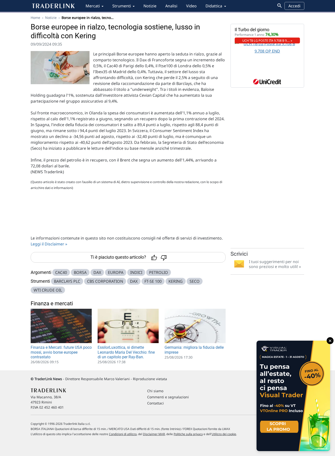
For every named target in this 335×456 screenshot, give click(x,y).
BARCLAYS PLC (67, 281)
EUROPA (115, 272)
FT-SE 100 (153, 281)
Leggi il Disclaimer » (49, 244)
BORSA (80, 272)
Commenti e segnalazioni (168, 397)
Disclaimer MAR (154, 434)
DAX (97, 272)
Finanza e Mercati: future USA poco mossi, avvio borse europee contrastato (61, 352)
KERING (175, 281)
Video (191, 6)
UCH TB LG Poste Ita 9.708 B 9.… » (267, 40)
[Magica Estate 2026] (293, 396)
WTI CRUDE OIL (48, 290)
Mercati (93, 6)
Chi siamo (155, 391)
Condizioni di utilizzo (123, 434)
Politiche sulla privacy (188, 434)
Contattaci (155, 403)
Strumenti (121, 6)
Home (35, 17)
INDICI (136, 272)
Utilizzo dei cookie (224, 434)
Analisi (171, 6)
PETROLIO (158, 272)
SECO (195, 281)
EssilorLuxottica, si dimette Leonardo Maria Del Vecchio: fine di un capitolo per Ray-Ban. (126, 352)
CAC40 (61, 272)
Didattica (214, 6)
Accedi (294, 6)
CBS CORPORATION (105, 281)
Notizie (149, 6)
